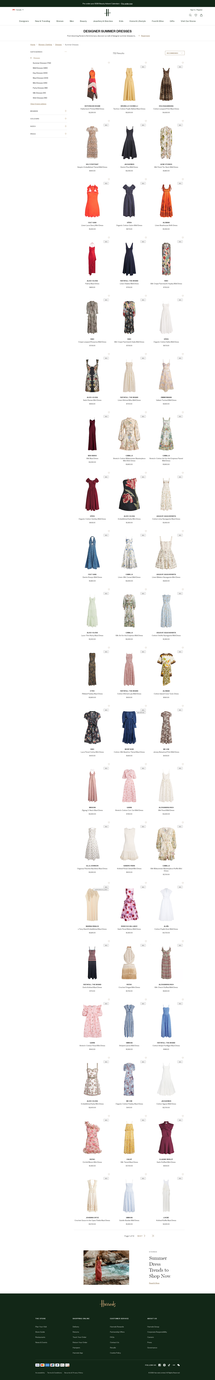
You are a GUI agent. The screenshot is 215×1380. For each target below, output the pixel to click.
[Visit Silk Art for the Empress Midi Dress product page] (129, 589)
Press (149, 1342)
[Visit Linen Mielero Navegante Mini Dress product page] (166, 531)
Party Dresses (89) (40, 87)
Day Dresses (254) (40, 72)
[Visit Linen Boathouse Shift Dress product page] (166, 179)
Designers (24, 21)
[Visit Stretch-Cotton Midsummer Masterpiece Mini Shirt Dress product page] (129, 412)
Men (72, 21)
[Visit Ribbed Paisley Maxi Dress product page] (92, 647)
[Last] (153, 1236)
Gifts (172, 21)
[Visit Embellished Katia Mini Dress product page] (129, 473)
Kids (121, 21)
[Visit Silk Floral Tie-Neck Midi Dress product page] (166, 121)
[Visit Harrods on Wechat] (178, 1365)
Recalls (113, 1347)
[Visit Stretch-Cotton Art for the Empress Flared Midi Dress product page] (166, 412)
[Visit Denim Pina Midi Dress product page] (129, 121)
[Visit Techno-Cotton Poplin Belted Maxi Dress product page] (129, 62)
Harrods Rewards (117, 1326)
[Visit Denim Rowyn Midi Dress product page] (92, 531)
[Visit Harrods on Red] (174, 1365)
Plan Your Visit (41, 1326)
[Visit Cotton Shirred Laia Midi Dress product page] (129, 647)
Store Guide (40, 1331)
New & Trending (42, 21)
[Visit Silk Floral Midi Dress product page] (166, 764)
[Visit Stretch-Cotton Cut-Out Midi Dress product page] (129, 764)
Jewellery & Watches (103, 21)
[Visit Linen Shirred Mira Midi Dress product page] (129, 354)
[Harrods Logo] (107, 1303)
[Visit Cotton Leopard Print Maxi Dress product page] (166, 62)
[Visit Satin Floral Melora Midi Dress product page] (129, 883)
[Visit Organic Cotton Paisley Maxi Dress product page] (129, 1058)
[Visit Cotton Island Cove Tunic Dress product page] (166, 647)
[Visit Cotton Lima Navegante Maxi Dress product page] (166, 473)
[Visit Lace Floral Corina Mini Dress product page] (92, 706)
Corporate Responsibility (157, 1331)
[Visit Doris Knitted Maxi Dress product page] (92, 941)
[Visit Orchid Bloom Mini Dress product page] (92, 1116)
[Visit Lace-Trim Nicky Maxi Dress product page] (92, 589)
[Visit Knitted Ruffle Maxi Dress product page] (166, 1174)
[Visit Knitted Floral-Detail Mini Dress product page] (129, 822)
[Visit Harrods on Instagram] (164, 1365)
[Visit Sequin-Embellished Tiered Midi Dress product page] (92, 121)
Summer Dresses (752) (42, 63)
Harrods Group (153, 1326)
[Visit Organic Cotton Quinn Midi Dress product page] (129, 179)
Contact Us (114, 1342)
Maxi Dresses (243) (40, 77)
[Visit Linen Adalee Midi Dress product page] (129, 237)
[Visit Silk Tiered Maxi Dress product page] (129, 1116)
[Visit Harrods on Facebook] (160, 1365)
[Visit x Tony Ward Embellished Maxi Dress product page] (92, 883)
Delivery (76, 1326)
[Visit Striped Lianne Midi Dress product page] (129, 999)
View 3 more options (38, 103)
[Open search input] (190, 15)
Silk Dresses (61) (39, 92)
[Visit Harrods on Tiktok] (169, 1365)
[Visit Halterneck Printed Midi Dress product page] (92, 62)
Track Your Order (79, 1337)
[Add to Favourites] (109, 63)
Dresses (36, 58)
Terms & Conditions (54, 1373)
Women (60, 21)
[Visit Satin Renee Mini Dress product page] (92, 354)
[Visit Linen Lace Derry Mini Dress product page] (92, 179)
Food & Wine (158, 21)
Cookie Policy (115, 1352)
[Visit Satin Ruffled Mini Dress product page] (166, 1116)
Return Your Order (80, 1342)
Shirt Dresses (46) (40, 97)
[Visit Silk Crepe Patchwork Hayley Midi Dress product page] (166, 237)
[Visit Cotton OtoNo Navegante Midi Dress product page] (166, 589)
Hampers (76, 1347)
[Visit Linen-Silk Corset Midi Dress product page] (129, 531)
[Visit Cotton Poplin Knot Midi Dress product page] (166, 883)
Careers (150, 1337)
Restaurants (40, 1337)
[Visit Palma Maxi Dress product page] (92, 237)
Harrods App (78, 1352)
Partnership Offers (117, 1331)
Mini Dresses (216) (40, 82)
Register (200, 9)
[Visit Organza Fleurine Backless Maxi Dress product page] (92, 822)
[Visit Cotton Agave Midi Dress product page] (166, 1058)
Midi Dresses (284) (40, 67)
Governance (152, 1347)
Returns (76, 1331)
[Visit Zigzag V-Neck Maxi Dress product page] (92, 764)
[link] (106, 1267)
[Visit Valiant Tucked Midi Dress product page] (166, 354)
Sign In (192, 9)
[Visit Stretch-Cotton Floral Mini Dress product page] (92, 999)
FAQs (112, 1337)
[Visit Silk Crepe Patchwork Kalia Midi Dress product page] (129, 296)
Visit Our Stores (188, 21)
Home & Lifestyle (138, 21)
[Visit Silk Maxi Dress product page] (92, 412)
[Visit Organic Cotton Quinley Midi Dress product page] (92, 473)
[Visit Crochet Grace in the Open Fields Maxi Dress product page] (92, 1174)
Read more (145, 35)
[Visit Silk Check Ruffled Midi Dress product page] (166, 941)
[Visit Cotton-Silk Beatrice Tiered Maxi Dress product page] (129, 706)
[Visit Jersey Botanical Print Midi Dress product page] (166, 706)
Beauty (83, 21)
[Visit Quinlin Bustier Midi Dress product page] (129, 1174)
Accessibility (40, 1373)
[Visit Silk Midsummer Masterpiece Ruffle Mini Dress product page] (166, 822)
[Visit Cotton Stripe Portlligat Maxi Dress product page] (166, 999)
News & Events (41, 1342)
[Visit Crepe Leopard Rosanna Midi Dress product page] (92, 296)
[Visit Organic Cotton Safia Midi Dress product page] (166, 296)
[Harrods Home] (107, 12)
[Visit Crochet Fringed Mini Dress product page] (129, 941)
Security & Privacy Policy (73, 1373)
